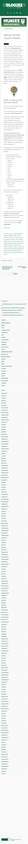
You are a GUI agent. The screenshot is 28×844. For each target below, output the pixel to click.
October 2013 (4, 764)
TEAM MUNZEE (4, 378)
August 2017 (4, 653)
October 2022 (4, 504)
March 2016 (4, 694)
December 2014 (4, 730)
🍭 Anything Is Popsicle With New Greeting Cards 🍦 (13, 315)
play (8, 246)
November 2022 (4, 501)
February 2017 (4, 667)
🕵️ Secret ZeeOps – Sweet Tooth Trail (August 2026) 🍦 (13, 307)
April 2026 (3, 403)
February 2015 (4, 725)
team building (13, 248)
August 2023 (4, 480)
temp (23, 248)
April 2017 (3, 662)
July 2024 (3, 453)
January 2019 (4, 612)
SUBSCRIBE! (4, 839)
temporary (10, 250)
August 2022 (4, 508)
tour (21, 250)
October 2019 (4, 590)
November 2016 (4, 675)
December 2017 (4, 643)
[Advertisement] (13, 287)
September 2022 (5, 506)
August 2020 (4, 566)
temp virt (5, 250)
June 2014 (3, 744)
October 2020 (4, 561)
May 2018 (3, 631)
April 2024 (3, 460)
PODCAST (3, 371)
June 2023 (3, 484)
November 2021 (4, 530)
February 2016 (4, 696)
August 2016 (4, 682)
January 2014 (4, 756)
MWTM (2, 361)
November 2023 (4, 472)
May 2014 (3, 747)
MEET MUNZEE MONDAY (7, 351)
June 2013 (3, 773)
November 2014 (4, 732)
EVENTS (3, 337)
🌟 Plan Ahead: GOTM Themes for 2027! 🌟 (11, 312)
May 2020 (3, 573)
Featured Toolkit (4, 339)
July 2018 (3, 626)
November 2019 (4, 588)
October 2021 (4, 533)
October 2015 (4, 706)
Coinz (2, 327)
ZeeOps (3, 385)
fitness (9, 241)
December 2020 (4, 557)
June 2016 (3, 687)
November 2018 (4, 617)
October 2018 (4, 619)
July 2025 (3, 424)
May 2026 (3, 400)
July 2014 (3, 742)
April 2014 (3, 749)
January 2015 (4, 727)
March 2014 (4, 752)
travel (5, 252)
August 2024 (4, 451)
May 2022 (3, 516)
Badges (3, 325)
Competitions (4, 332)
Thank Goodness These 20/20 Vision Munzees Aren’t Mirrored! (7, 268)
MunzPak (3, 359)
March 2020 (4, 578)
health (15, 243)
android (7, 239)
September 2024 (5, 448)
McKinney (11, 245)
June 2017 (3, 658)
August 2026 (4, 393)
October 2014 (4, 735)
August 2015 (4, 711)
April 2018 (3, 634)
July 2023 (3, 482)
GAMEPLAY (6, 235)
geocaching (18, 241)
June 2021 (3, 542)
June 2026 (3, 398)
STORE (18, 235)
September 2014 (5, 737)
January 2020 (4, 583)
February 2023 (4, 494)
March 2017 (4, 665)
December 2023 (4, 470)
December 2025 (4, 412)
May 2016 (3, 689)
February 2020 (4, 581)
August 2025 (4, 422)
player (11, 246)
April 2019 (3, 605)
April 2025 (3, 431)
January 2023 (4, 496)
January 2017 (4, 670)
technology (19, 248)
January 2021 (4, 554)
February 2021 (4, 552)
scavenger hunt (20, 246)
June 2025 (3, 427)
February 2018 (4, 638)
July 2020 (3, 569)
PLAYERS (14, 235)
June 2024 (3, 456)
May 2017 (3, 660)
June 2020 (3, 571)
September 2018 (5, 622)
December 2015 (4, 701)
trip (7, 252)
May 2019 (3, 602)
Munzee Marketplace (6, 356)
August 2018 (4, 624)
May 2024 (3, 458)
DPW (2, 335)
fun (12, 241)
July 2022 (3, 511)
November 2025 (4, 415)
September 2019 (5, 593)
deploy (21, 239)
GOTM (2, 349)
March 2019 (4, 607)
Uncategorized (4, 380)
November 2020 (4, 559)
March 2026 (4, 405)
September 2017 (5, 650)
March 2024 (4, 463)
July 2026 (3, 395)
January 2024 (4, 468)
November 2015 (4, 703)
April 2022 (3, 518)
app (10, 239)
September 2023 (5, 477)
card (16, 239)
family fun (6, 241)
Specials (3, 373)
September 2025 (5, 419)
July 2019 (3, 598)
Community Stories (5, 330)
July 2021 (3, 540)
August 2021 (4, 537)
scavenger (15, 246)
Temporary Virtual (16, 250)
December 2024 (4, 441)
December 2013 (4, 759)
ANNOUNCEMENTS (18, 233)
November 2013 (4, 761)
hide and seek (20, 243)
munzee (19, 245)
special (8, 248)
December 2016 (4, 672)
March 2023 (4, 492)
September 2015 (5, 708)
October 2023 (4, 475)
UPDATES (6, 237)
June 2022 (3, 513)
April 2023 (3, 489)
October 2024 (4, 446)
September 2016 (5, 679)
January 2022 (4, 525)
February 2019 (4, 610)
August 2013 (4, 768)
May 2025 (3, 429)
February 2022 (4, 523)
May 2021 (3, 545)
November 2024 (4, 443)
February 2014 (4, 754)
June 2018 (3, 629)
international (6, 245)
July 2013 (3, 771)
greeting (5, 243)
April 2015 (3, 720)
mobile (15, 245)
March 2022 (4, 520)
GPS (22, 241)
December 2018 (4, 614)
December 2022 (4, 499)
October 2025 (4, 417)
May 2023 (3, 487)
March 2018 (4, 636)
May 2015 (3, 718)
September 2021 (5, 535)
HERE (5, 77)
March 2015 (4, 723)
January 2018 (4, 641)
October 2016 (4, 677)
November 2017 (4, 646)
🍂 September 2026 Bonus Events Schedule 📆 (11, 310)
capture (13, 239)
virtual (9, 252)
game (14, 241)
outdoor (5, 246)
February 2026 (4, 407)
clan (19, 239)
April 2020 (3, 576)
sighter (5, 248)
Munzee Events (4, 354)
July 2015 (3, 713)
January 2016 (4, 699)
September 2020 (5, 564)
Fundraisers (4, 342)
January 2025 (4, 439)
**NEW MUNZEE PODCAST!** (15, 839)
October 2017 (4, 648)
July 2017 (3, 655)
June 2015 (3, 715)
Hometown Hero (16, 48)
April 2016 (3, 691)
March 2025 (4, 434)
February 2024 (4, 465)
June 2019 (3, 600)
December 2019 (4, 585)
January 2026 (4, 410)
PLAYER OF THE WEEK (6, 366)
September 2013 (5, 766)
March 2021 (4, 549)
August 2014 (4, 740)
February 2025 (4, 436)
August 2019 (4, 595)
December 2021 (4, 528)
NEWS (10, 235)
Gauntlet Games (5, 347)
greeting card (10, 243)
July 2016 (3, 684)
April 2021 (3, 547)
